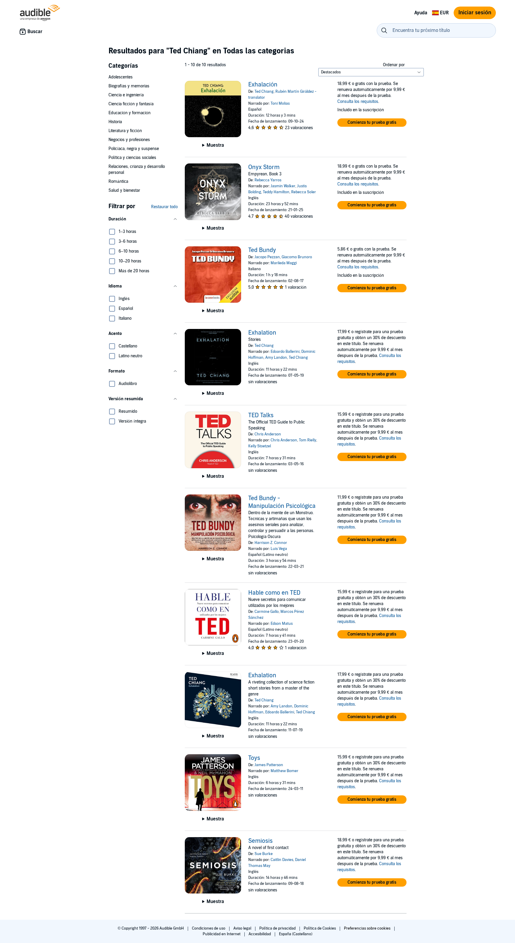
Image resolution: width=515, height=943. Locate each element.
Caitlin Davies (282, 859)
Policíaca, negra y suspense (133, 148)
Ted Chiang (264, 91)
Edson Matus (282, 623)
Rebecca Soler (303, 192)
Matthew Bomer (284, 771)
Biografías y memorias (128, 86)
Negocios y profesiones (129, 139)
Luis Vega (279, 548)
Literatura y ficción (125, 130)
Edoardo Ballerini (285, 351)
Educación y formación (129, 112)
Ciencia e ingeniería (126, 95)
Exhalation (262, 332)
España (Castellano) (295, 934)
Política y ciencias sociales (132, 157)
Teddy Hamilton (276, 192)
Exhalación (262, 84)
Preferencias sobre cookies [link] (367, 928)
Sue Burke (264, 853)
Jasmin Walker (283, 186)
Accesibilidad (260, 934)
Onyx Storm (264, 167)
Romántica (118, 181)
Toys (254, 758)
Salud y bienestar (124, 190)
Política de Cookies (320, 928)
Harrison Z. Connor (271, 542)
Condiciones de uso (209, 928)
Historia (115, 121)
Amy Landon (276, 357)
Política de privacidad (278, 928)
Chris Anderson (268, 434)
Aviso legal (242, 928)
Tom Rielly (307, 440)
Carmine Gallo (267, 611)
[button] (143, 219)
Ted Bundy (262, 250)
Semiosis (260, 841)
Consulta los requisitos (357, 101)
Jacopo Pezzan (267, 257)
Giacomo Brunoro (297, 257)
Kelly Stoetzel (259, 446)
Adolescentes (120, 77)
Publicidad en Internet (222, 934)
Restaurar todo (164, 206)
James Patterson (269, 765)
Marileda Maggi (284, 263)
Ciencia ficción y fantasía (130, 103)
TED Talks (261, 415)
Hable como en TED (274, 592)
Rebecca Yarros (268, 180)
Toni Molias (280, 103)
